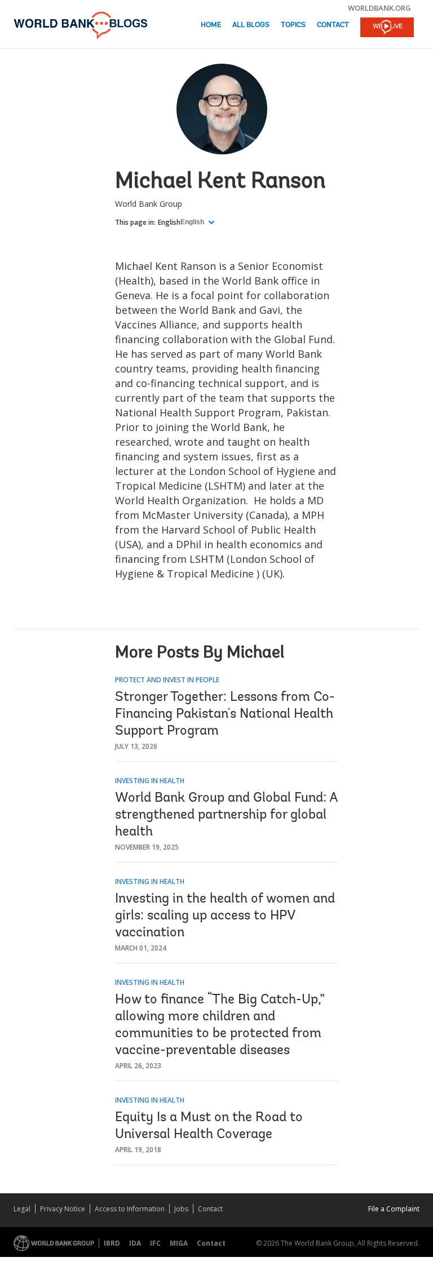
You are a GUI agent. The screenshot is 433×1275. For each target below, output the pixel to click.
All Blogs (250, 25)
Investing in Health (149, 780)
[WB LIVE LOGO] (387, 28)
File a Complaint (393, 1209)
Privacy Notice (62, 1209)
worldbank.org (379, 8)
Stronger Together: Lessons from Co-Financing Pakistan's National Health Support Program (225, 714)
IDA (135, 1243)
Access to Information (130, 1209)
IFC (155, 1243)
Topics (293, 25)
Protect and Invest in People (167, 680)
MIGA (179, 1243)
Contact (333, 25)
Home (211, 25)
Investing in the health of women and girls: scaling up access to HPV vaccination (225, 916)
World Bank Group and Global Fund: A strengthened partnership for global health (226, 815)
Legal (22, 1209)
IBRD (112, 1243)
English (169, 222)
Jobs (181, 1209)
